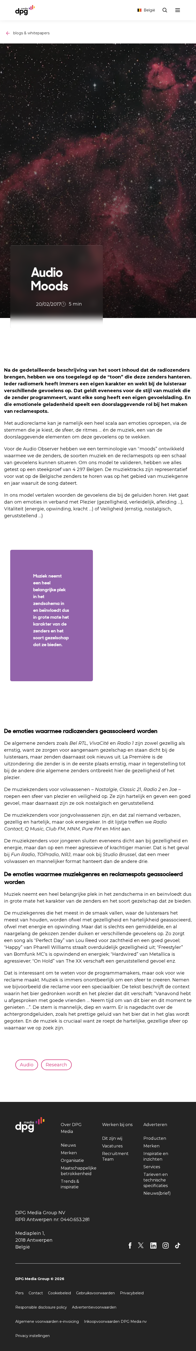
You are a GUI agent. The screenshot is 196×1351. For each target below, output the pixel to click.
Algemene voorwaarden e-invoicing (47, 1321)
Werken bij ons (117, 1124)
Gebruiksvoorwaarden (95, 1293)
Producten (154, 1138)
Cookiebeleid (59, 1293)
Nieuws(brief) (157, 1193)
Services (151, 1166)
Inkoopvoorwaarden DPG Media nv (115, 1321)
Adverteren (155, 1124)
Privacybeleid (132, 1293)
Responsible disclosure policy (41, 1307)
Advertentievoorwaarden (94, 1307)
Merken (69, 1152)
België (149, 10)
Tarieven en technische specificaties (155, 1180)
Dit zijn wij (112, 1138)
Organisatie (72, 1160)
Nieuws (68, 1145)
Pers (19, 1293)
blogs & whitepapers (31, 33)
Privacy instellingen (32, 1335)
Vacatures (112, 1146)
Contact (36, 1293)
